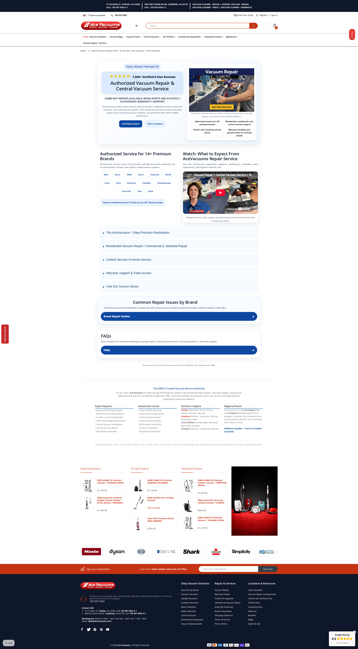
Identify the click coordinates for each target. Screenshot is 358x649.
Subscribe (268, 569)
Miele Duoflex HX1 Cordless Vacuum (160, 499)
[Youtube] (107, 629)
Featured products (90, 468)
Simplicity (154, 175)
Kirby (118, 183)
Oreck (107, 183)
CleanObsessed (164, 183)
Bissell (168, 175)
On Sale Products (140, 468)
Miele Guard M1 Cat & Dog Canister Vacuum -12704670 (211, 501)
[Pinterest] (101, 629)
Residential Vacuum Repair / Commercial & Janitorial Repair (146, 246)
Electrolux (131, 183)
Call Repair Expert (131, 124)
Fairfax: (184, 410)
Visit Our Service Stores (122, 286)
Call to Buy (153, 507)
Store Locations (155, 124)
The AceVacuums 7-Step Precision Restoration (137, 232)
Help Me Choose (5, 334)
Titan (139, 191)
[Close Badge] (354, 632)
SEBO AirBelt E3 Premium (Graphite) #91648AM (159, 481)
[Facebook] (81, 629)
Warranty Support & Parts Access (128, 273)
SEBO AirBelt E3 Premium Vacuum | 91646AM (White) (110, 481)
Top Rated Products (191, 468)
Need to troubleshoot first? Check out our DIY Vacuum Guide (133, 202)
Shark (150, 191)
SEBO (129, 175)
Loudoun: (185, 416)
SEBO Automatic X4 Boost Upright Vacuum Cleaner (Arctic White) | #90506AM (110, 500)
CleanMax (146, 183)
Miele (106, 175)
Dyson (141, 175)
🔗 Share (352, 34)
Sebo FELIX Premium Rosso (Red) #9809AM (160, 519)
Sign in (274, 15)
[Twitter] (88, 629)
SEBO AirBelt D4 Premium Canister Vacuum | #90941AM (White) (212, 483)
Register (263, 15)
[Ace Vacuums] (97, 585)
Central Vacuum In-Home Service (128, 259)
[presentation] (80, 552)
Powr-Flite (126, 191)
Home (83, 50)
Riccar (117, 175)
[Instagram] (94, 629)
